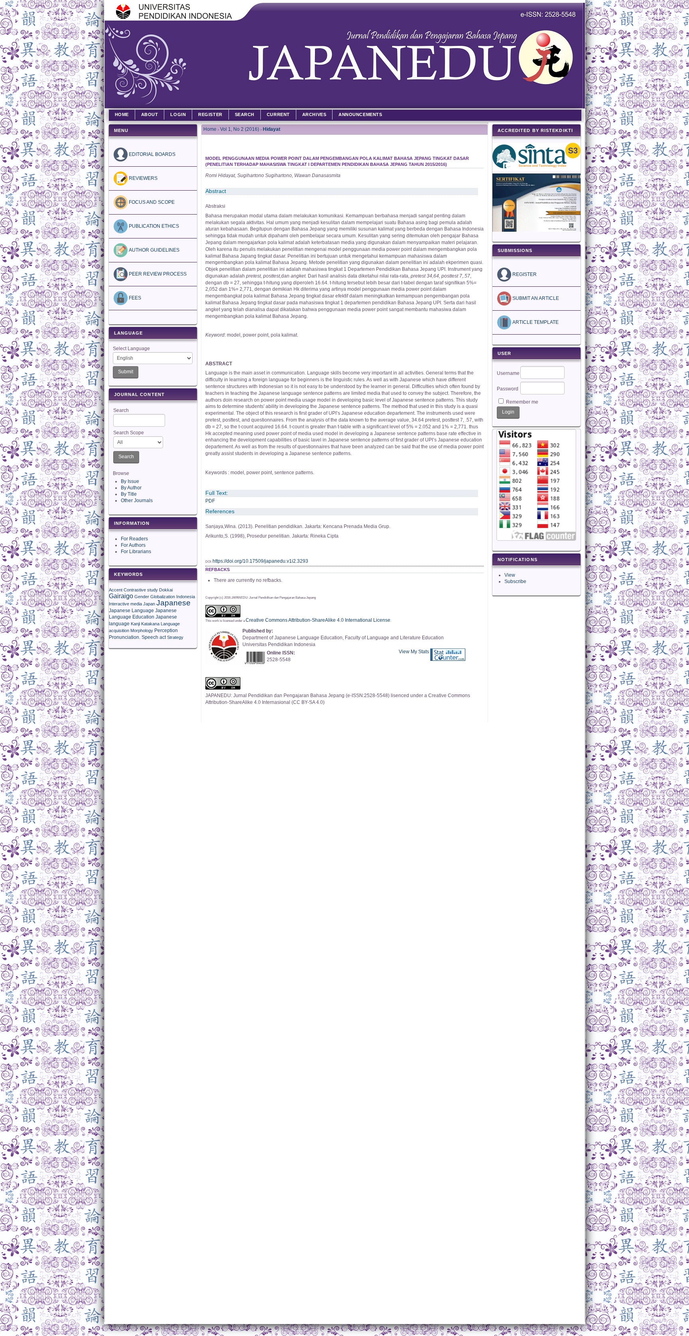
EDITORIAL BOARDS (151, 154)
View (509, 575)
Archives (314, 114)
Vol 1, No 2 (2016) (239, 129)
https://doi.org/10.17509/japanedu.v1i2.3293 (260, 561)
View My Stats (414, 651)
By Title (129, 494)
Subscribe (515, 581)
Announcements (360, 114)
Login (178, 114)
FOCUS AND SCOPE (151, 202)
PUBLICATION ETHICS (153, 226)
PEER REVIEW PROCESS (157, 274)
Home (122, 114)
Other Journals (137, 500)
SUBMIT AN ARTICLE (535, 298)
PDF (210, 501)
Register (210, 114)
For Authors (133, 545)
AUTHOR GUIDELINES (153, 250)
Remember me (522, 402)
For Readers (134, 539)
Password (507, 389)
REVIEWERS (142, 178)
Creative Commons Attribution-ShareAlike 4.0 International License (318, 620)
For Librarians (136, 551)
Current (278, 114)
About (149, 114)
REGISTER (524, 274)
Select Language (131, 348)
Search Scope (128, 432)
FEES (134, 298)
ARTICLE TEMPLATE (535, 322)
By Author (131, 488)
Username (508, 373)
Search (121, 410)
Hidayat (271, 129)
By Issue (130, 481)
